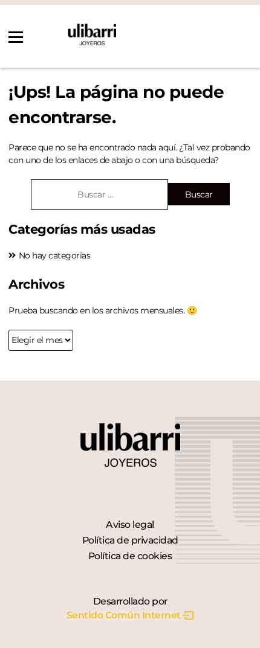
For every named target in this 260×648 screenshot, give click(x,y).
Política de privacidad (130, 540)
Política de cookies (130, 556)
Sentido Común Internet (124, 615)
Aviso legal (130, 524)
